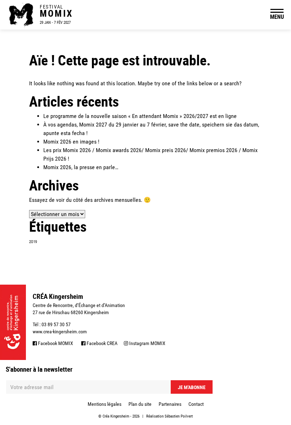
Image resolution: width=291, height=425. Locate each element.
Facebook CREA (101, 343)
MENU (277, 17)
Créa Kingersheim (116, 416)
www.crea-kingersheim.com (60, 331)
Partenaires (170, 404)
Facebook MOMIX (55, 343)
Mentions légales (104, 404)
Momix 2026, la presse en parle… (80, 167)
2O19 (33, 242)
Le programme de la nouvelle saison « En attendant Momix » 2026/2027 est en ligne (140, 116)
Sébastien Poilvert (179, 416)
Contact (196, 404)
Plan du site (140, 404)
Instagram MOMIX (146, 343)
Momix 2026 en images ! (71, 141)
